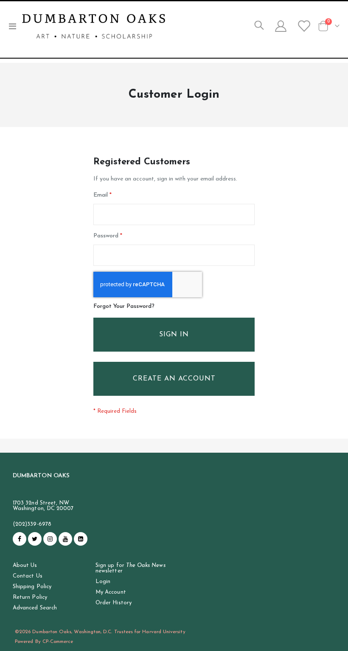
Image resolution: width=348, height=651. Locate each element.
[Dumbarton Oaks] (93, 26)
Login (102, 581)
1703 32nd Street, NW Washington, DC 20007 (43, 505)
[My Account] (280, 26)
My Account (110, 592)
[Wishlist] (303, 26)
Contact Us (27, 576)
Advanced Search (35, 608)
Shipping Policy (32, 586)
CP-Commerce (57, 641)
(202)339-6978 (32, 524)
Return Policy (30, 597)
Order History (113, 603)
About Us (25, 565)
